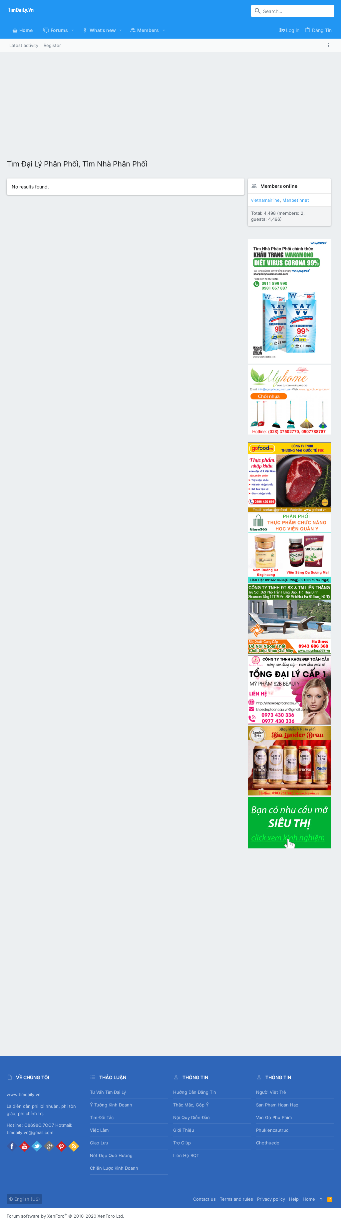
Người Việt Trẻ (271, 1092)
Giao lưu (99, 1142)
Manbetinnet (295, 200)
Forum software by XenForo (65, 1216)
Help (294, 1199)
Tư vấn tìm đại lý (108, 1092)
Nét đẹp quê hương (111, 1155)
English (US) (26, 1199)
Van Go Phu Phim (274, 1117)
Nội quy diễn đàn (191, 1117)
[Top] (321, 1199)
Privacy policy (271, 1199)
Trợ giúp (182, 1142)
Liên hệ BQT (186, 1155)
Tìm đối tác (102, 1117)
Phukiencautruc (272, 1130)
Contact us (204, 1199)
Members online (278, 186)
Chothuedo (267, 1142)
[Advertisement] (170, 102)
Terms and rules (236, 1199)
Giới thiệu (183, 1130)
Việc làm (99, 1130)
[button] (73, 30)
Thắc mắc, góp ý (191, 1104)
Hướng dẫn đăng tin (194, 1092)
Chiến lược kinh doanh (114, 1168)
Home (309, 1199)
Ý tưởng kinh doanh (111, 1104)
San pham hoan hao (277, 1104)
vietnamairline (265, 200)
